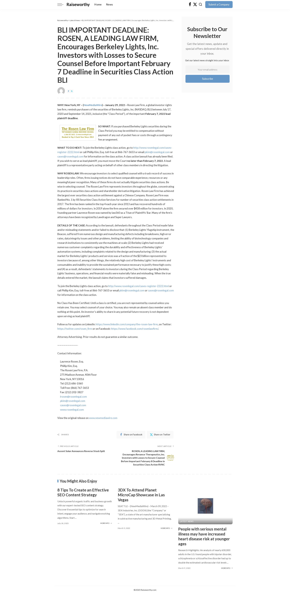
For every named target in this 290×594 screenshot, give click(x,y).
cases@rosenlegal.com (70, 156)
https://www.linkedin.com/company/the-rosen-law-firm (127, 324)
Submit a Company (218, 4)
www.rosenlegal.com (72, 409)
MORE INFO (104, 523)
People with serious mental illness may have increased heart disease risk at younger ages (204, 536)
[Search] (200, 4)
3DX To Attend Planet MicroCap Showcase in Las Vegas (141, 495)
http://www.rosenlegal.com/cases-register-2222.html (138, 286)
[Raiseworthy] (78, 4)
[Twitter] (195, 4)
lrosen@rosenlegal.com (73, 396)
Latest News (186, 521)
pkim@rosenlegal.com (157, 152)
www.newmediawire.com (103, 417)
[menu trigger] (61, 4)
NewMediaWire (93, 105)
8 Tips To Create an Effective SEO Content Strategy (83, 492)
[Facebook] (190, 4)
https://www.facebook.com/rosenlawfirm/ (134, 328)
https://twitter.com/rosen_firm (74, 328)
